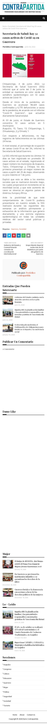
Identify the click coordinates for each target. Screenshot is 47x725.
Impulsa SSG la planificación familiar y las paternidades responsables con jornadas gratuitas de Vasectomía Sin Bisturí (29, 313)
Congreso (7, 669)
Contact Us (31, 715)
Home (15, 715)
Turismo (7, 705)
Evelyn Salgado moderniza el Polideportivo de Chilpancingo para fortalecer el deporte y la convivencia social (29, 328)
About (22, 715)
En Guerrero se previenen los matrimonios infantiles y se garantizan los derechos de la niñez (27, 578)
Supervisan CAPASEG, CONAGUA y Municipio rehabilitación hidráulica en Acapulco (29, 645)
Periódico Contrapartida (13, 47)
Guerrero (14, 229)
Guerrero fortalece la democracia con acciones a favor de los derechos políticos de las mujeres (29, 592)
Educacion (7, 678)
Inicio (5, 26)
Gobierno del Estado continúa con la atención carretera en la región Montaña (29, 299)
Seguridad (8, 696)
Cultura (6, 674)
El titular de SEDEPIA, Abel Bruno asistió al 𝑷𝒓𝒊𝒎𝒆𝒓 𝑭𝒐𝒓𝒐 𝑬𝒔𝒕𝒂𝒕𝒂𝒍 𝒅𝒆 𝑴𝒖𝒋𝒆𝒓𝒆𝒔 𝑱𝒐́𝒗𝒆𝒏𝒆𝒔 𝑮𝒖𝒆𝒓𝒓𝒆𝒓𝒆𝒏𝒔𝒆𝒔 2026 (29, 564)
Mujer (6, 687)
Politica (6, 692)
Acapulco (7, 664)
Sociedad (11, 26)
